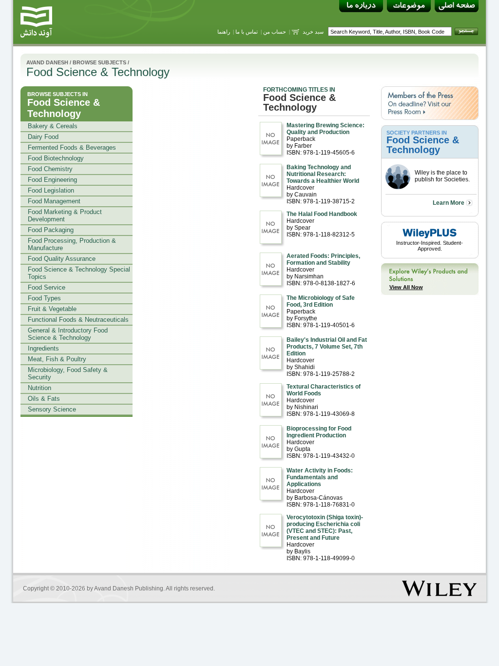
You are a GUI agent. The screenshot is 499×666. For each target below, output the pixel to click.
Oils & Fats (44, 398)
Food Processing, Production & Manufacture (72, 244)
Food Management (54, 201)
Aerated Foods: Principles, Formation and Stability (323, 259)
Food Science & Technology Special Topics (79, 273)
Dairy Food (43, 136)
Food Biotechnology (56, 158)
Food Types (44, 298)
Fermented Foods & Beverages (72, 147)
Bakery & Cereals (52, 126)
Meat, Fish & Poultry (57, 359)
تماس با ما (246, 32)
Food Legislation (51, 190)
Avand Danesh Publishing (128, 588)
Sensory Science (52, 409)
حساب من (274, 32)
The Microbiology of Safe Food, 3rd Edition (321, 301)
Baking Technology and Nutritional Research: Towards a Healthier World (323, 174)
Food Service (46, 287)
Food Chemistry (50, 169)
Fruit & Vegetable (52, 309)
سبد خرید (313, 32)
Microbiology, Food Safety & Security (68, 373)
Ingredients (43, 348)
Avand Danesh (47, 62)
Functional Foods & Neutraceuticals (78, 319)
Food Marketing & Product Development (65, 215)
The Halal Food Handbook (322, 214)
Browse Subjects (99, 62)
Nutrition (39, 388)
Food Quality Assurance (62, 258)
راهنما (223, 32)
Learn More (448, 202)
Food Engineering (52, 179)
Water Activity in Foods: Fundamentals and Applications (320, 477)
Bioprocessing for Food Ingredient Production (319, 432)
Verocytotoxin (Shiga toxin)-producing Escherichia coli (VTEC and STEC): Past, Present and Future (325, 527)
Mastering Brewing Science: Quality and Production (326, 129)
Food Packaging (51, 230)
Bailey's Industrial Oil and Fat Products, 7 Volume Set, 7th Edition (327, 346)
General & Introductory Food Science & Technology (68, 334)
